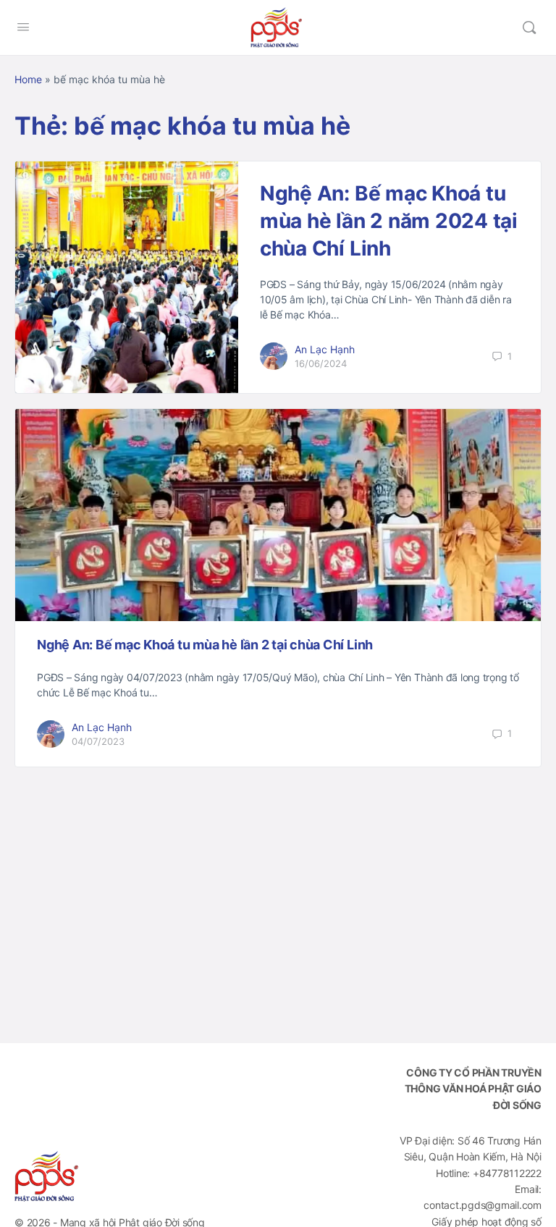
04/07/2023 (98, 741)
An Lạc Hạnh (325, 349)
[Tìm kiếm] (529, 27)
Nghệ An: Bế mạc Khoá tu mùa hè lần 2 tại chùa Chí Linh (205, 644)
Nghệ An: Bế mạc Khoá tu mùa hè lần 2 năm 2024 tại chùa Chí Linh (389, 221)
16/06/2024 (321, 363)
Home (28, 79)
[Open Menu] (23, 26)
